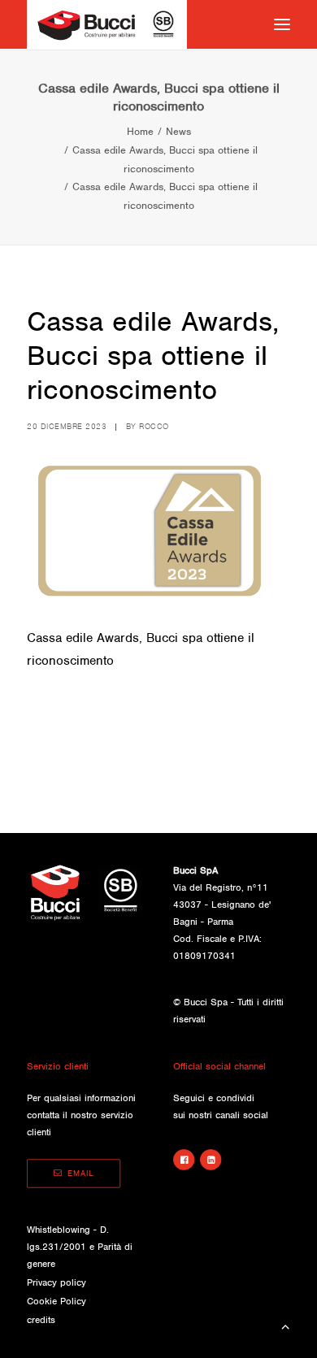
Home (140, 131)
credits (41, 1319)
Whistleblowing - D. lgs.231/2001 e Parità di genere (79, 1246)
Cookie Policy (56, 1301)
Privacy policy (56, 1282)
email (80, 1174)
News (178, 131)
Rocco (154, 426)
